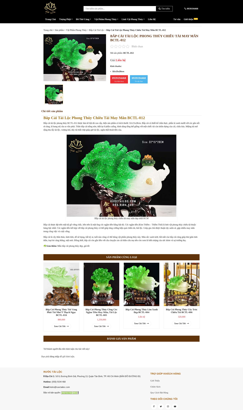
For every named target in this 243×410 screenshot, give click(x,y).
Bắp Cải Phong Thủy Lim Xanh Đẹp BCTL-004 (142, 311)
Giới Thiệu (155, 381)
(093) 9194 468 (59, 382)
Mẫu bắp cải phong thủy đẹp (70, 246)
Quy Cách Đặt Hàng (159, 392)
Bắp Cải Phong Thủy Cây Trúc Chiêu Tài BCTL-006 (181, 311)
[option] (74, 57)
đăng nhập (54, 356)
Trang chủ (47, 30)
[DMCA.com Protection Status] (70, 392)
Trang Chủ (50, 19)
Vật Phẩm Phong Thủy (105, 19)
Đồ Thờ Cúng (82, 19)
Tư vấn (176, 19)
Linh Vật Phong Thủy (132, 19)
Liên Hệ (152, 19)
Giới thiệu (190, 19)
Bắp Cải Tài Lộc (96, 30)
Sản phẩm (59, 30)
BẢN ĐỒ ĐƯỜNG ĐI (130, 376)
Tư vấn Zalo (139, 79)
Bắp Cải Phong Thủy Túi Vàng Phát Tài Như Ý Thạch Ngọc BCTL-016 (61, 312)
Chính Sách (155, 387)
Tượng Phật (65, 19)
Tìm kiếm (165, 8)
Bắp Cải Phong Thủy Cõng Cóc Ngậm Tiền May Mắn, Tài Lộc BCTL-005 (101, 312)
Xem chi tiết (60, 326)
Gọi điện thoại (119, 79)
